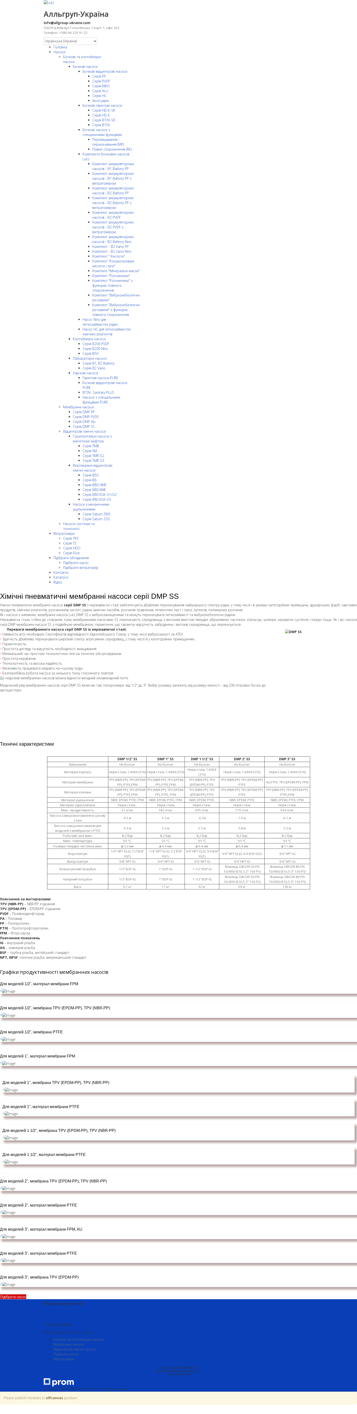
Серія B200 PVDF (96, 343)
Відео (57, 582)
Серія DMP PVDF (86, 416)
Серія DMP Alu (84, 421)
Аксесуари (100, 100)
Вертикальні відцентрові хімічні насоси (92, 468)
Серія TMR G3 (93, 460)
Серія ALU (100, 91)
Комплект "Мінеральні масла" (116, 270)
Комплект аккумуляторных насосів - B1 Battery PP (113, 166)
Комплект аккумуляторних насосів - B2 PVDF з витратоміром (113, 227)
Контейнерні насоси (89, 339)
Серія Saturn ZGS (96, 519)
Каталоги (60, 577)
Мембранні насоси (78, 407)
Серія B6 (89, 480)
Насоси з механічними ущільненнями (91, 506)
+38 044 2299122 (57, 1317)
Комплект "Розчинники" (111, 275)
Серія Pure (71, 553)
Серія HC (99, 95)
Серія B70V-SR (103, 120)
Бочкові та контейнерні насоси (78, 1339)
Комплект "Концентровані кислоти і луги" (113, 263)
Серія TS (69, 543)
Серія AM (90, 450)
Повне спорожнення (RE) (112, 149)
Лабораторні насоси (90, 358)
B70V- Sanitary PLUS (98, 392)
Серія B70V (101, 125)
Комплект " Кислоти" (108, 256)
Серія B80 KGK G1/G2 (100, 494)
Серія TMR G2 (93, 455)
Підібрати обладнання (71, 557)
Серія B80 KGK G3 (97, 499)
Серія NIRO (101, 86)
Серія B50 (90, 353)
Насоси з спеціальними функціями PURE (101, 399)
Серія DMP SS (84, 426)
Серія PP (99, 76)
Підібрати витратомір (80, 567)
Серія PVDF (101, 81)
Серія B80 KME (94, 489)
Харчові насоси (85, 373)
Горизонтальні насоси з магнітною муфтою (92, 438)
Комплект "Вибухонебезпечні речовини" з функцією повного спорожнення (116, 310)
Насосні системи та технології (79, 526)
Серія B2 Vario (94, 368)
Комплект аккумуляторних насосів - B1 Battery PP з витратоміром (113, 178)
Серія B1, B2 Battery (98, 363)
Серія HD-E (101, 115)
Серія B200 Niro (95, 348)
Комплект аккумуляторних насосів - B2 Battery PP (113, 190)
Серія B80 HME (95, 485)
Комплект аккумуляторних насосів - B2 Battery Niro (113, 239)
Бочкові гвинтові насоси (102, 105)
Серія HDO (71, 548)
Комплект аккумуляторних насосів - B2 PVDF (113, 215)
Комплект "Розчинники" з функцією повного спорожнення (112, 285)
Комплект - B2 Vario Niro (111, 251)
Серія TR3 (70, 538)
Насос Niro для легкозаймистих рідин (100, 322)
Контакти (60, 572)
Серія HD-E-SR (103, 110)
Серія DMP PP (84, 412)
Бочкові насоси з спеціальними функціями (102, 132)
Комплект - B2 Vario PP (110, 246)
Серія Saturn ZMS (96, 514)
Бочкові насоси (85, 66)
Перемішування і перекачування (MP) (108, 142)
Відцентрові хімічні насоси (84, 431)
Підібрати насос (76, 562)
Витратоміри (64, 533)
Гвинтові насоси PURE (100, 378)
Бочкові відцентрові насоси (105, 71)
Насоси (59, 52)
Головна (60, 47)
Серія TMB (91, 446)
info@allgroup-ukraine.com (65, 1310)
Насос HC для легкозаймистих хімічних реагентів (107, 331)
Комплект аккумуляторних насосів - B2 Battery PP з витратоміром (113, 203)
